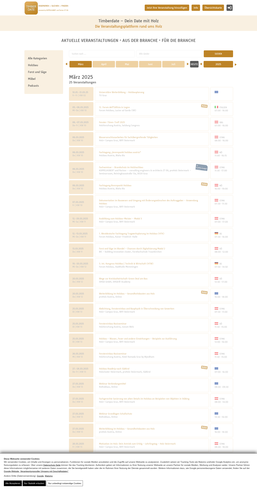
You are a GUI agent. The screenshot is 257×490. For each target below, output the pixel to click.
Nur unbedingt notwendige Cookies (64, 483)
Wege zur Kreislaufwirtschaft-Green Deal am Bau (123, 278)
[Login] (230, 8)
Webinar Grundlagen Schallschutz (115, 413)
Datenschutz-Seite (52, 465)
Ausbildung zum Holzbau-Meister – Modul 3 (120, 218)
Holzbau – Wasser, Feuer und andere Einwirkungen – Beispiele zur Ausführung (138, 338)
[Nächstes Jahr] (235, 64)
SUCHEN (218, 54)
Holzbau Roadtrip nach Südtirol (114, 368)
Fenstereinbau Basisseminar (113, 323)
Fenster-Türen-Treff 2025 (112, 122)
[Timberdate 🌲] (46, 8)
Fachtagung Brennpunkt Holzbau (115, 185)
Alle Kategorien (37, 58)
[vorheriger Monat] (66, 63)
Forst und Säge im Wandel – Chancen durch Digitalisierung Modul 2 (132, 248)
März (80, 64)
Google (40, 476)
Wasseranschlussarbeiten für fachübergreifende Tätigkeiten (128, 137)
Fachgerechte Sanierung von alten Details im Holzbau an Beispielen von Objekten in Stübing (144, 398)
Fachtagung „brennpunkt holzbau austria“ (120, 152)
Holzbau (33, 65)
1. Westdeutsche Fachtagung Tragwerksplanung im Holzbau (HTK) (131, 233)
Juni (150, 64)
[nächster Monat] (188, 63)
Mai (127, 64)
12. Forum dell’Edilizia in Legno (114, 107)
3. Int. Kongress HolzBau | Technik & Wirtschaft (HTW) (126, 263)
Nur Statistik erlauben (34, 483)
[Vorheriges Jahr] (201, 63)
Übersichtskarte (213, 7)
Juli (173, 64)
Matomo (49, 476)
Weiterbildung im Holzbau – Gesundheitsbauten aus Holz (127, 293)
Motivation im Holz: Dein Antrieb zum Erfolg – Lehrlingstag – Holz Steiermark (137, 443)
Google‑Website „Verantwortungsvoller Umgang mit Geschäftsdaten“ (36, 471)
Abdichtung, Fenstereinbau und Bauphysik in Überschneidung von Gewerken (136, 308)
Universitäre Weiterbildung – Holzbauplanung (121, 92)
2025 (218, 64)
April (103, 64)
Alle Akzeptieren (12, 483)
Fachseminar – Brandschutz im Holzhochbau (121, 167)
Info (196, 7)
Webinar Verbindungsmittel (112, 383)
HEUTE (194, 64)
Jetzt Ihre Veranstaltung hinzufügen (167, 7)
